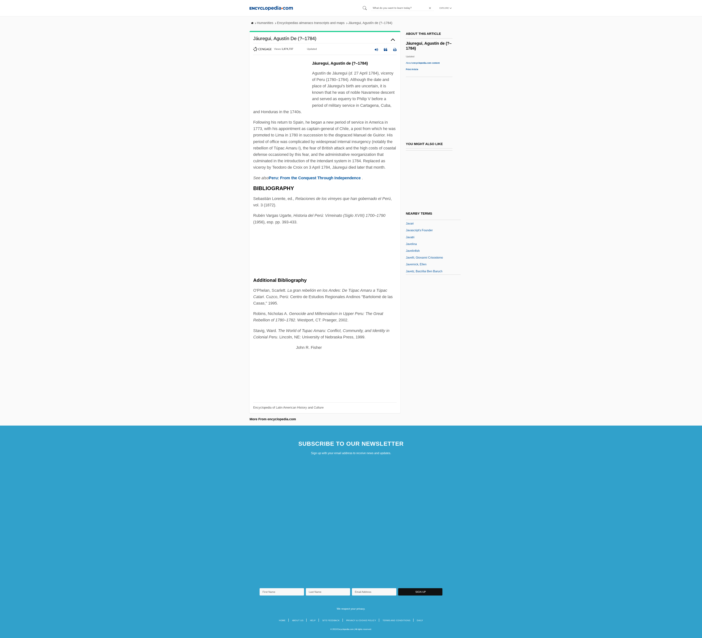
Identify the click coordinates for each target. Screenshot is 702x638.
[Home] (271, 8)
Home (282, 620)
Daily (420, 620)
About (423, 63)
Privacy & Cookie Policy (361, 620)
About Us (297, 620)
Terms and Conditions (396, 620)
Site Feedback (331, 620)
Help (313, 620)
